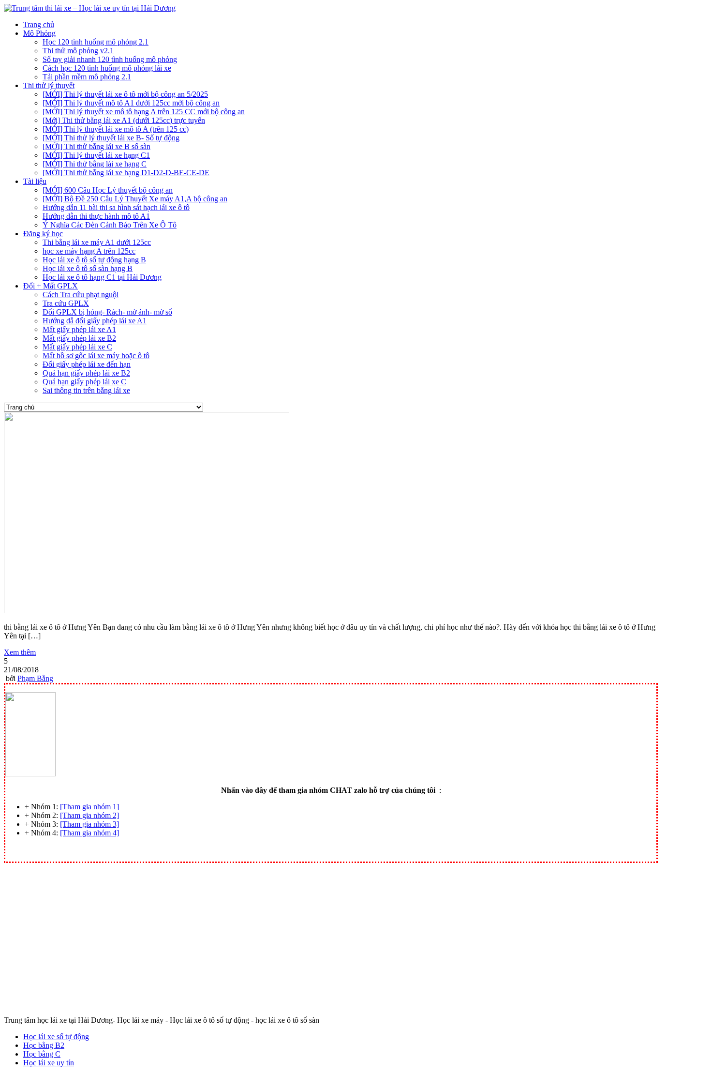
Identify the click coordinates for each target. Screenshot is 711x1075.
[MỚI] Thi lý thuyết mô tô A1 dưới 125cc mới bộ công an (131, 103)
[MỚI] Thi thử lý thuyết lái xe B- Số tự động (111, 138)
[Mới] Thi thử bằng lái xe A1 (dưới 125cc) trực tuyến (124, 120)
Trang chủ (38, 24)
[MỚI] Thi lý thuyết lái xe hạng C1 (96, 155)
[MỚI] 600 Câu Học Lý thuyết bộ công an (108, 190)
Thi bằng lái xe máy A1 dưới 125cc (97, 242)
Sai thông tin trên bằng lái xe (86, 390)
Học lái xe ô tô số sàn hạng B (88, 268)
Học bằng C (41, 1054)
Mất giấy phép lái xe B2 (79, 338)
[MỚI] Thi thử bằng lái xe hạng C (95, 164)
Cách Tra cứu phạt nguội (80, 294)
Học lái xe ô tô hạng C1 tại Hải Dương (102, 277)
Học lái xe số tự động (56, 1036)
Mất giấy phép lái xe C (77, 347)
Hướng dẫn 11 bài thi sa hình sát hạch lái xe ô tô (116, 207)
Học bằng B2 (43, 1045)
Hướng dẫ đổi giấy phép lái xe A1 (95, 321)
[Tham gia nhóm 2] (89, 815)
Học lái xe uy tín (48, 1063)
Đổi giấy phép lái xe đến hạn (87, 364)
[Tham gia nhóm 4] (89, 833)
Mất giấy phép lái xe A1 (79, 329)
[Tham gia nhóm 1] (89, 806)
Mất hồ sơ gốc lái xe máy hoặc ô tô (96, 355)
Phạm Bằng (35, 678)
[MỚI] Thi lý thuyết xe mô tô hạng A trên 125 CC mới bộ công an (144, 111)
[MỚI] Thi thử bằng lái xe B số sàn (96, 146)
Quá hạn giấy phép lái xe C (84, 382)
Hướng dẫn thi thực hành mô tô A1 (96, 216)
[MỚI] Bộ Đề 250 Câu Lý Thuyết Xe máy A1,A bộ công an (135, 199)
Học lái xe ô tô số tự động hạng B (94, 260)
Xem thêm (20, 652)
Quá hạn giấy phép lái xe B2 (86, 373)
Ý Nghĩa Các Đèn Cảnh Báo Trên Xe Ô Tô (110, 225)
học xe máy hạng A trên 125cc (89, 251)
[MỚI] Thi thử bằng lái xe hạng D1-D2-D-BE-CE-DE (126, 172)
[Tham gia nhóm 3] (89, 824)
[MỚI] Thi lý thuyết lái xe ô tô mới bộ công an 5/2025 (125, 94)
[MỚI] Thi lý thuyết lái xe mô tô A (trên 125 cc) (116, 129)
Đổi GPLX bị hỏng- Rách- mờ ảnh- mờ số (107, 312)
